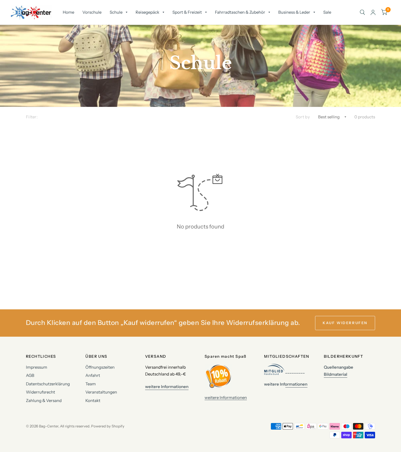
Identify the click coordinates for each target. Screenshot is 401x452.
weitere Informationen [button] (166, 386)
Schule (116, 12)
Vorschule (91, 12)
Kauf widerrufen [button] (345, 323)
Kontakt (92, 400)
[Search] (362, 12)
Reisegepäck (147, 12)
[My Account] (373, 12)
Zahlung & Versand (44, 400)
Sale (327, 12)
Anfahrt (92, 375)
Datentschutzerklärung (48, 383)
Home (68, 12)
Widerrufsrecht (40, 392)
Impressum (36, 367)
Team (90, 383)
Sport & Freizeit (187, 12)
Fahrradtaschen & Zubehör (240, 12)
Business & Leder (294, 12)
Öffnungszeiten (100, 367)
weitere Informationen (226, 397)
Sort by (303, 116)
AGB (30, 375)
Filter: (32, 116)
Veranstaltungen (101, 392)
